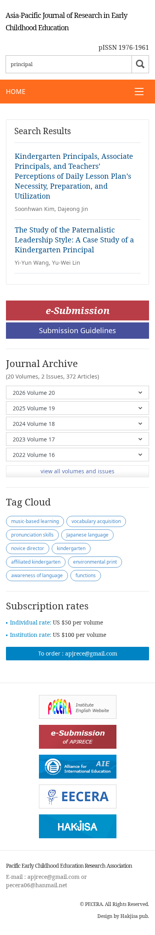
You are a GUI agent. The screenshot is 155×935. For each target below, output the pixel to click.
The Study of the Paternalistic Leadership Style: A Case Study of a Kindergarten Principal (74, 239)
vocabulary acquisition (96, 521)
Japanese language (87, 534)
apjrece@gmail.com (91, 653)
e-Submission (78, 310)
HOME (15, 91)
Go (140, 64)
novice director (27, 548)
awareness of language (37, 575)
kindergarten (71, 548)
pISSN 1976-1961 (124, 47)
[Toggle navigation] (139, 91)
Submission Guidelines (77, 330)
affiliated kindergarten (35, 561)
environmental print (95, 561)
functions (86, 575)
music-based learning (35, 521)
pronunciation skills (32, 534)
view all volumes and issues (77, 471)
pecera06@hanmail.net (36, 885)
